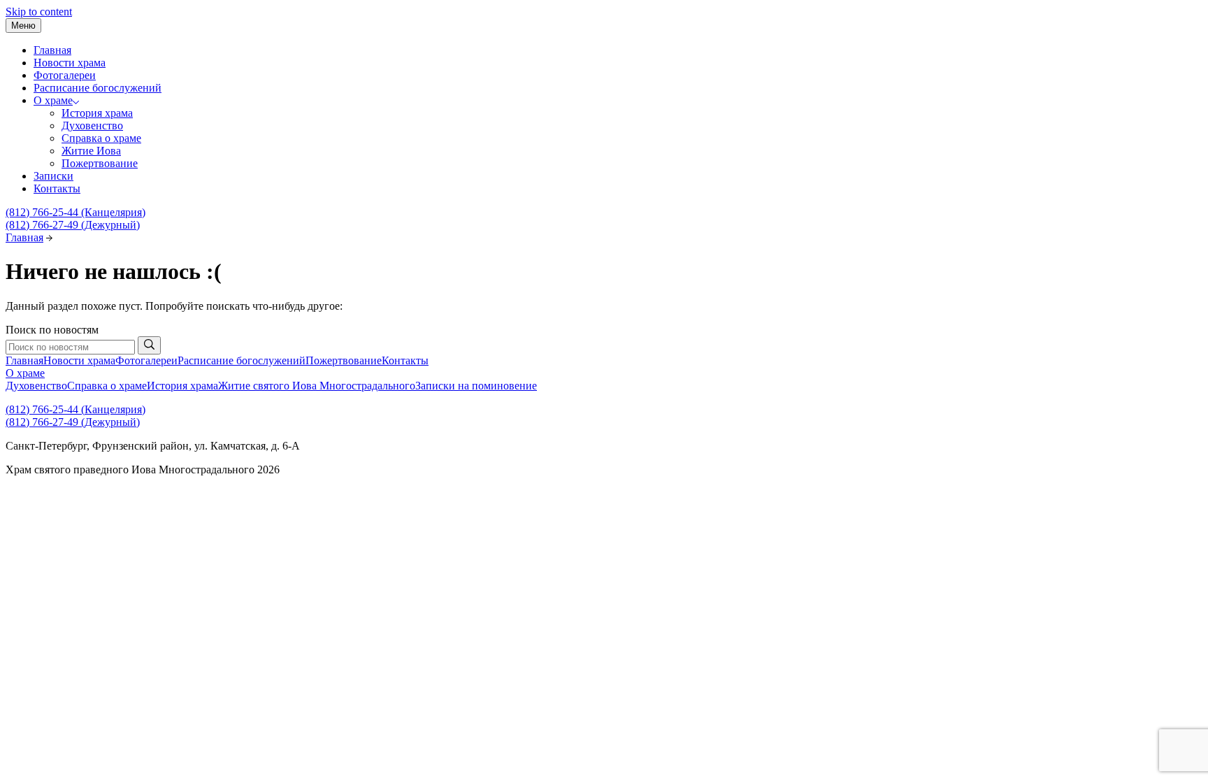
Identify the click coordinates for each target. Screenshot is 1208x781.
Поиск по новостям (52, 330)
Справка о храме (101, 138)
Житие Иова (91, 151)
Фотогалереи (65, 75)
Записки (53, 176)
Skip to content (39, 11)
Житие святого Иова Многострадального (316, 386)
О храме (53, 100)
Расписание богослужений (97, 88)
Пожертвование (100, 163)
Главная (52, 50)
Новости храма (70, 63)
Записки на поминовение (476, 386)
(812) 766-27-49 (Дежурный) (73, 225)
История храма (97, 113)
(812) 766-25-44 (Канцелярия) (75, 212)
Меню (23, 25)
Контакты (57, 188)
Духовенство (92, 125)
